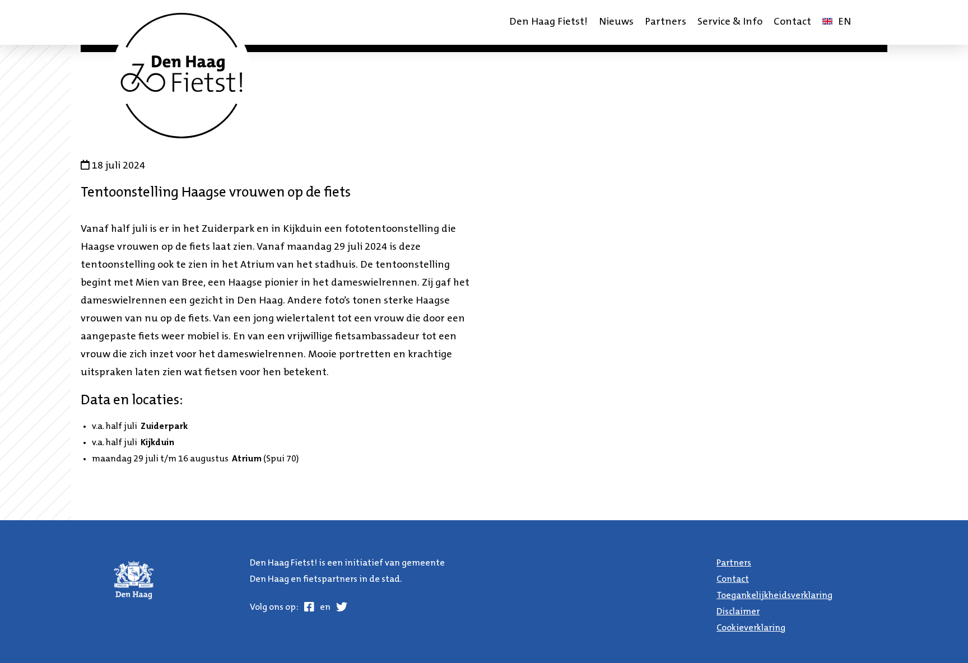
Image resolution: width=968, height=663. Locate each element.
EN (839, 25)
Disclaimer (738, 612)
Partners (665, 22)
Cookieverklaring (750, 628)
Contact (792, 22)
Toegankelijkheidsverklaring (774, 595)
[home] (181, 76)
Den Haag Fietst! (548, 22)
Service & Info (729, 22)
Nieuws (616, 22)
